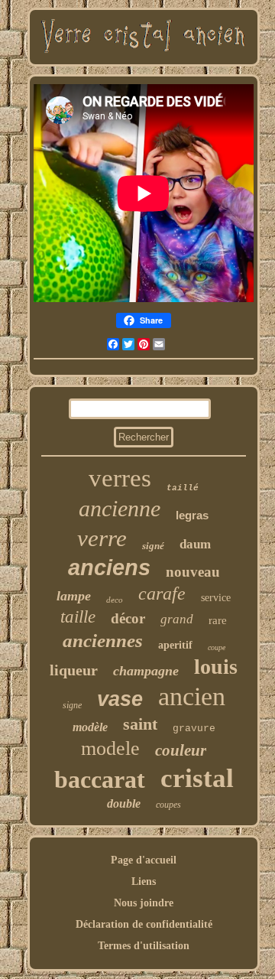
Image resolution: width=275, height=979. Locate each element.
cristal (197, 778)
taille (77, 616)
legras (192, 515)
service (216, 597)
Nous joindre (143, 903)
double (124, 803)
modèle (90, 726)
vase (120, 699)
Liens (143, 881)
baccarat (99, 779)
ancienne (119, 508)
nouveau (193, 572)
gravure (194, 728)
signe (72, 705)
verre (102, 538)
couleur (180, 750)
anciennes (103, 640)
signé (153, 545)
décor (128, 618)
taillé (183, 488)
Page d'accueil (143, 860)
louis (216, 666)
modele (110, 748)
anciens (109, 567)
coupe (216, 647)
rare (218, 620)
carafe (162, 593)
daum (195, 544)
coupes (168, 804)
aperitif (175, 645)
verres (120, 478)
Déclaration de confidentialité (144, 924)
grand (176, 619)
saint (140, 723)
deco (114, 599)
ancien (191, 696)
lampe (74, 595)
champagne (146, 670)
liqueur (74, 670)
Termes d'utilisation (143, 945)
